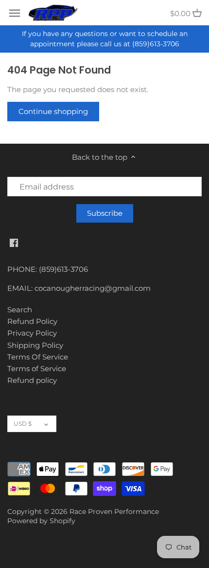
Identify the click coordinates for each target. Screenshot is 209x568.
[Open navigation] (14, 13)
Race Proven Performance (114, 511)
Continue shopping (53, 111)
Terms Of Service (37, 356)
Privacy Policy (32, 333)
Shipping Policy (35, 345)
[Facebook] (14, 242)
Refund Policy (32, 321)
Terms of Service (36, 368)
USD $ (23, 423)
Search (19, 309)
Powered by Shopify (41, 521)
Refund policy (32, 380)
